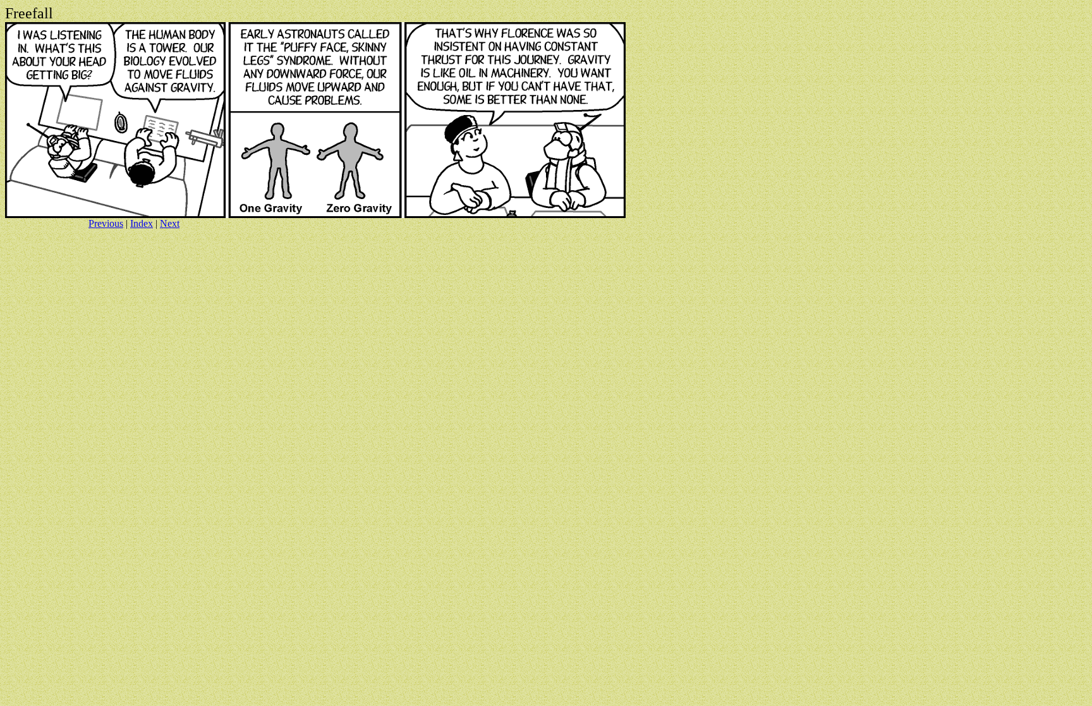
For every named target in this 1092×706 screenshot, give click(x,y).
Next (169, 223)
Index (141, 223)
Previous (105, 223)
